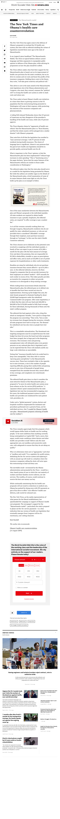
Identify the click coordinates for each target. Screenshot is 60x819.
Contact (50, 2)
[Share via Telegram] (5, 59)
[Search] (58, 10)
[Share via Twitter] (5, 50)
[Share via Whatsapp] (5, 54)
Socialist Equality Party (23, 13)
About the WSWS (40, 13)
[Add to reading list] (5, 71)
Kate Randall (13, 35)
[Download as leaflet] (5, 67)
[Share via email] (5, 63)
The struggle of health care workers (19, 625)
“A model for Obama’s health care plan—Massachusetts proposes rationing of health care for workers (29, 411)
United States (14, 621)
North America (5, 635)
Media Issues (23, 621)
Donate (55, 13)
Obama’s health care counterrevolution (23, 528)
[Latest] (6, 10)
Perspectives (31, 621)
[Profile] (58, 2)
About (55, 2)
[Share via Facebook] (5, 46)
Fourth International (8, 13)
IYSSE (32, 13)
